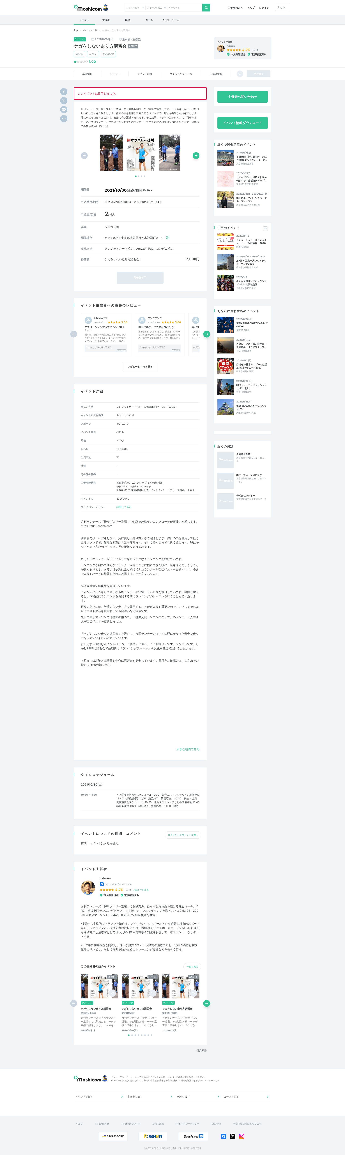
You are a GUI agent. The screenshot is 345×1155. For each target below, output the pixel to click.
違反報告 (202, 1050)
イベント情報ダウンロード (242, 123)
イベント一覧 (90, 30)
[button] (136, 176)
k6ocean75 (100, 318)
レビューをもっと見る (140, 366)
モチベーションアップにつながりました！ (105, 328)
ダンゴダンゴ (155, 318)
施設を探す (183, 1096)
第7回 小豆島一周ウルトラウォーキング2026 (251, 262)
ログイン (264, 7)
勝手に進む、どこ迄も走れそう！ (157, 327)
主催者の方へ (235, 7)
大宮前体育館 (243, 454)
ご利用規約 (158, 1123)
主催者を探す (134, 1096)
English (282, 7)
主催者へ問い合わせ (242, 97)
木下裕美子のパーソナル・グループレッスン (251, 199)
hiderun (231, 46)
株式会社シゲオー (245, 495)
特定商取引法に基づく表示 (247, 1123)
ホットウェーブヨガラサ (249, 474)
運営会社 (216, 1123)
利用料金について (130, 1123)
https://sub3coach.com (96, 526)
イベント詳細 (144, 73)
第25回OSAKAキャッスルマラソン (251, 407)
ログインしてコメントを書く (183, 834)
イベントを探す (84, 1096)
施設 (127, 19)
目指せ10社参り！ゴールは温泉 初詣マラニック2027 (251, 366)
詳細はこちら (124, 507)
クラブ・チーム (171, 19)
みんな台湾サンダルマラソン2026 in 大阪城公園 (251, 283)
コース (149, 19)
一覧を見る (192, 966)
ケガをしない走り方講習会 (99, 347)
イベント (84, 19)
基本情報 (87, 73)
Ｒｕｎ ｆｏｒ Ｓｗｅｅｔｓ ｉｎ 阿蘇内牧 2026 (251, 241)
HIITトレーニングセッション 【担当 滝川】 (251, 387)
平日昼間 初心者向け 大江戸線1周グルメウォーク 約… (251, 158)
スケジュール (181, 73)
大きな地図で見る (187, 749)
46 (257, 49)
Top (76, 30)
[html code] (63, 118)
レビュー (115, 73)
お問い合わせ (102, 1123)
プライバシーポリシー (187, 1123)
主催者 (106, 19)
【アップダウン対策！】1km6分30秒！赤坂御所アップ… (251, 179)
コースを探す (231, 1096)
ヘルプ (251, 7)
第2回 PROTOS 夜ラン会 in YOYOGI (252, 325)
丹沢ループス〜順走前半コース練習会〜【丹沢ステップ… (251, 345)
